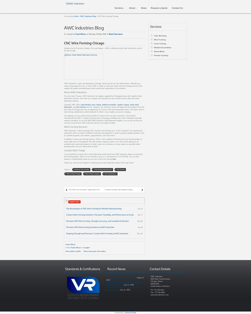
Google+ (87, 248)
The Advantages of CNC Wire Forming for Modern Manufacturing (94, 209)
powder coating (123, 105)
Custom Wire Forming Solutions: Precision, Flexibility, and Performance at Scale (100, 215)
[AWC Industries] (75, 3)
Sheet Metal (159, 51)
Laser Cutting (160, 44)
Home (76, 16)
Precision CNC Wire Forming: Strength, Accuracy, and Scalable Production (97, 221)
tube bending (86, 105)
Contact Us (177, 8)
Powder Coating (161, 55)
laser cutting (96, 105)
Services (119, 8)
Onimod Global (130, 313)
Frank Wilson (80, 34)
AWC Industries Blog (88, 16)
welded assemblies (109, 105)
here (114, 159)
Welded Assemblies (162, 48)
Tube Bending (160, 36)
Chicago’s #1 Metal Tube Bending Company (119, 189)
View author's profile (73, 251)
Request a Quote (159, 8)
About (132, 8)
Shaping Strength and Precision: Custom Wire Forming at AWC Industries (97, 233)
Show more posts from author (94, 251)
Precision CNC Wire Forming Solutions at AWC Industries (90, 227)
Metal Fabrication (116, 34)
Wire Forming (160, 40)
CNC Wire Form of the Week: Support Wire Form (84, 189)
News (144, 8)
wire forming (80, 107)
